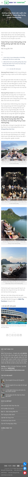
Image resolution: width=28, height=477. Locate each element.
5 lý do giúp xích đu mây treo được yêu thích (15, 395)
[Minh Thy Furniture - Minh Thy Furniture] (15, 2)
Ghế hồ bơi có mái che (6, 475)
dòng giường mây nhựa (7, 129)
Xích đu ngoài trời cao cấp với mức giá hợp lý (16, 385)
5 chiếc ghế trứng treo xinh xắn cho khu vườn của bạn (15, 390)
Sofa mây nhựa (18, 470)
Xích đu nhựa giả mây (13, 472)
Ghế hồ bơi (4, 472)
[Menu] (2, 2)
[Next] (25, 319)
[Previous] (2, 319)
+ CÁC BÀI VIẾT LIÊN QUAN (15, 69)
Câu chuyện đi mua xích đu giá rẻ (15, 380)
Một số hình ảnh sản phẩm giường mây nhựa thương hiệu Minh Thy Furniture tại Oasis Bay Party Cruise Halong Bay (14, 63)
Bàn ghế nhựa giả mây (6, 470)
